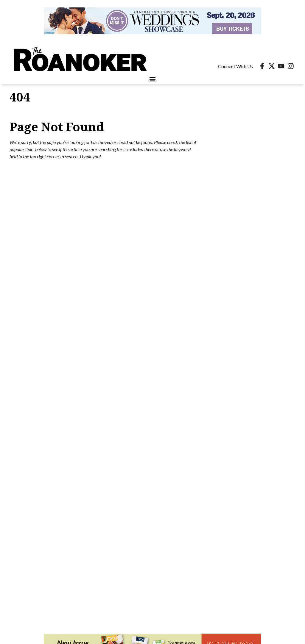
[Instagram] (290, 66)
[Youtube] (281, 66)
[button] (153, 79)
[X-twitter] (271, 66)
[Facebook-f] (262, 66)
